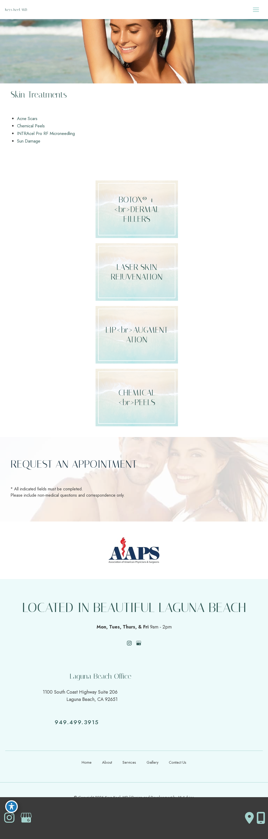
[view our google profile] (139, 643)
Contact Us (177, 762)
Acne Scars (27, 118)
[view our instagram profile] (129, 643)
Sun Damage (28, 141)
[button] (136, 209)
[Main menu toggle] (256, 9)
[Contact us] (249, 818)
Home (87, 762)
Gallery (152, 762)
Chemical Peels (31, 126)
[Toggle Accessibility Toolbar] (11, 806)
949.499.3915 (77, 722)
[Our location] (261, 818)
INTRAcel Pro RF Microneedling (46, 133)
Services (129, 762)
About (107, 762)
